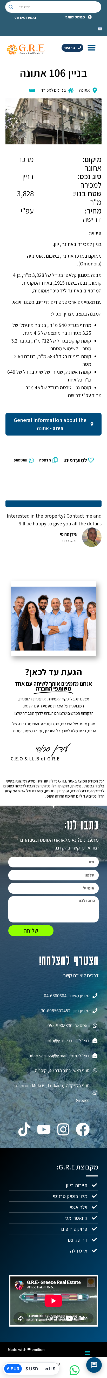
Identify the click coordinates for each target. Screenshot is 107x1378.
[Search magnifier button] (11, 7)
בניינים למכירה (53, 90)
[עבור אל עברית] (100, 28)
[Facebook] (82, 1129)
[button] (91, 47)
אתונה (84, 90)
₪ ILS (49, 1368)
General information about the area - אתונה (50, 424)
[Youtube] (44, 1129)
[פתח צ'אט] (94, 1365)
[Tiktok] (24, 1129)
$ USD (31, 1368)
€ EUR (13, 1368)
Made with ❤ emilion (26, 1349)
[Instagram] (63, 1129)
